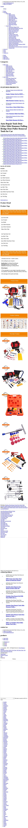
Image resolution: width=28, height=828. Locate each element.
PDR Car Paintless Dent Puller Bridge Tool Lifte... (14, 623)
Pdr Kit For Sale (4, 532)
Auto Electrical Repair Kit (14, 39)
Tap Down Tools (12, 22)
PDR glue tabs (12, 19)
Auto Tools (8, 25)
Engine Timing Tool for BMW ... (15, 94)
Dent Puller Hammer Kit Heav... (15, 120)
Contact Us (5, 52)
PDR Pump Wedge (13, 24)
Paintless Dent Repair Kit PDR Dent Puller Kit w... (14, 596)
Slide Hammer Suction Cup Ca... (15, 100)
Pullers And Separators (13, 43)
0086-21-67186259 (7, 4)
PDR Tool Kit (12, 14)
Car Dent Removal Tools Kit (7, 515)
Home (4, 11)
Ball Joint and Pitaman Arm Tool (16, 28)
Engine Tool (11, 33)
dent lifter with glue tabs (6, 521)
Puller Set (3, 537)
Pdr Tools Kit (3, 534)
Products (5, 12)
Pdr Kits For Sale (4, 531)
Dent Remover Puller (5, 526)
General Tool (11, 48)
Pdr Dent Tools (4, 528)
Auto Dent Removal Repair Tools (8, 511)
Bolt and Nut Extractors (14, 29)
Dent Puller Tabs (4, 524)
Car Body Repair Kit (5, 513)
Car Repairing (4, 518)
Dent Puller (3, 522)
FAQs (4, 51)
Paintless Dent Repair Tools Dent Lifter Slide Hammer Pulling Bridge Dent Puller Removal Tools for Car (13, 506)
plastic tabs (3, 535)
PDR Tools (8, 13)
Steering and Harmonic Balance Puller (17, 44)
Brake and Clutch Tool (13, 30)
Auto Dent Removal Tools (6, 512)
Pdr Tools (3, 533)
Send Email (3, 654)
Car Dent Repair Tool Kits (6, 516)
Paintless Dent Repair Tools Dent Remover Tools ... (15, 615)
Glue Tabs (3, 527)
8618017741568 (4, 655)
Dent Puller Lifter (12, 17)
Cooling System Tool (13, 34)
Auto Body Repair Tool (14, 27)
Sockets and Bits (12, 37)
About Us (5, 49)
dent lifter (3, 519)
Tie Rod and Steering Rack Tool (16, 41)
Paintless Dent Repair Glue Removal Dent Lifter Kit (13, 587)
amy (1, 656)
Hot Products (22, 647)
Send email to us (4, 200)
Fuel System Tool (12, 38)
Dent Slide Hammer (13, 18)
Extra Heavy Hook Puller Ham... (15, 107)
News (4, 50)
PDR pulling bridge (13, 21)
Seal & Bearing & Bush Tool (15, 40)
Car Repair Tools (4, 517)
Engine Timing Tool (13, 32)
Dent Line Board (12, 23)
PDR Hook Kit (12, 16)
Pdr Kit (2, 529)
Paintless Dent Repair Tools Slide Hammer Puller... (15, 606)
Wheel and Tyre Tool (13, 45)
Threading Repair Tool (13, 35)
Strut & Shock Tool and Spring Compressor (18, 46)
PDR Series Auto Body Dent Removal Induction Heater (14, 579)
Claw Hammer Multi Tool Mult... (15, 113)
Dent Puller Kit (4, 523)
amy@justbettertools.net (8, 2)
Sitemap (2, 649)
